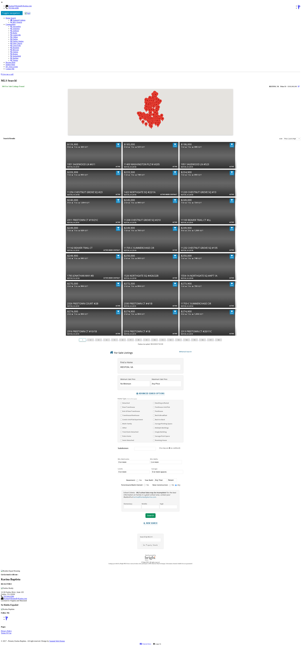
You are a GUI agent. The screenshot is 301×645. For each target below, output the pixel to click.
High (161, 504)
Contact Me (10, 69)
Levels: (120, 469)
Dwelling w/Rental (162, 403)
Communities (11, 24)
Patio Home (126, 436)
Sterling (15, 58)
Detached (126, 403)
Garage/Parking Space (163, 424)
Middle (144, 504)
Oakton (15, 52)
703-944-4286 (13, 8)
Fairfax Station (18, 41)
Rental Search (186, 352)
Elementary (128, 504)
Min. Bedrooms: (123, 459)
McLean (15, 50)
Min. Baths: (154, 459)
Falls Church (17, 43)
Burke (14, 33)
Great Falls (16, 46)
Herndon (15, 48)
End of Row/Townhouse (131, 411)
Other (124, 428)
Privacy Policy (6, 631)
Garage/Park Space (162, 436)
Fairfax (15, 39)
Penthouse (159, 411)
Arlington (16, 29)
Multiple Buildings (162, 428)
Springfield (16, 56)
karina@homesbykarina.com (144, 497)
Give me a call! (8, 74)
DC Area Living (12, 67)
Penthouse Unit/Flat (162, 407)
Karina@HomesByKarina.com (20, 6)
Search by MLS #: (146, 537)
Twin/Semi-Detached (130, 432)
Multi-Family (127, 424)
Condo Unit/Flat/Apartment (132, 419)
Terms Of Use (6, 633)
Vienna (15, 60)
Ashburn (15, 31)
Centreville (16, 35)
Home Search (11, 18)
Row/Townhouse (128, 407)
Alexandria (16, 26)
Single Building (161, 432)
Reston (15, 54)
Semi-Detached (128, 440)
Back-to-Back (160, 419)
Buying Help (10, 62)
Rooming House (161, 440)
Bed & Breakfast (161, 415)
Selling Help (10, 65)
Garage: (154, 469)
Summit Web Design (57, 641)
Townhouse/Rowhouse (130, 415)
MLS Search (17, 22)
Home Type (127, 399)
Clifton (15, 37)
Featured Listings (18, 20)
